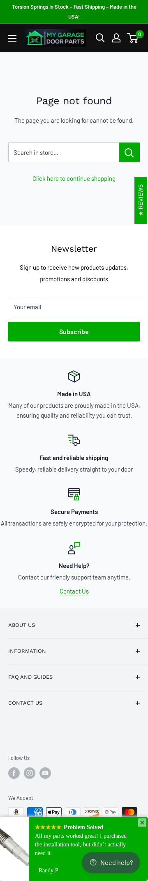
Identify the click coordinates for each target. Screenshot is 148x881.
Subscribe (74, 331)
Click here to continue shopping (74, 178)
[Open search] (100, 37)
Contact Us (74, 591)
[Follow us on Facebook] (14, 773)
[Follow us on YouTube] (45, 773)
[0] (133, 38)
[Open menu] (12, 38)
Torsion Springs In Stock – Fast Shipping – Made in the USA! (74, 11)
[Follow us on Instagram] (29, 773)
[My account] (116, 37)
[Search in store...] (129, 152)
